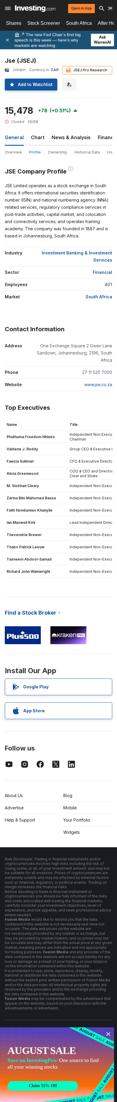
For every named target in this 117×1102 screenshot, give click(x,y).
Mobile (70, 807)
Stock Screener (43, 23)
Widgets (71, 832)
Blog (67, 795)
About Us (14, 795)
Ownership (57, 152)
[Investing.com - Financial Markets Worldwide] (35, 8)
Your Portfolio (76, 819)
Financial (102, 272)
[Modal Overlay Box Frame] (57, 1064)
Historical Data (87, 152)
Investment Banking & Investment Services (77, 256)
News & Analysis (71, 137)
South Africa (79, 23)
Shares (13, 23)
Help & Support (20, 819)
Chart (37, 137)
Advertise (14, 807)
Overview (13, 152)
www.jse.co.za (98, 384)
